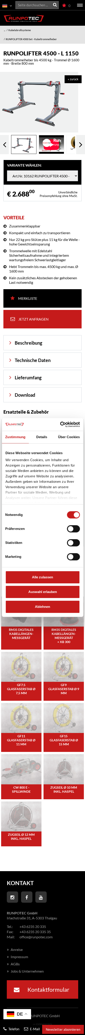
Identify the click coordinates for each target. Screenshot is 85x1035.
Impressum (17, 957)
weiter (80, 144)
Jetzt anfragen (33, 319)
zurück (4, 144)
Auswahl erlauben (42, 592)
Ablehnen (42, 607)
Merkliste (27, 298)
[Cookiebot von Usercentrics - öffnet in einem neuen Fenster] (60, 424)
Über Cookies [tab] (69, 437)
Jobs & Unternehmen (25, 971)
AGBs (13, 964)
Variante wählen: (24, 165)
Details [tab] (41, 437)
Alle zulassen (42, 577)
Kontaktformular (47, 989)
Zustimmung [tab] (15, 437)
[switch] (73, 528)
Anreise (15, 949)
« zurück (73, 79)
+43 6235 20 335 (32, 926)
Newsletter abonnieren (63, 1029)
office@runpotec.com (36, 937)
